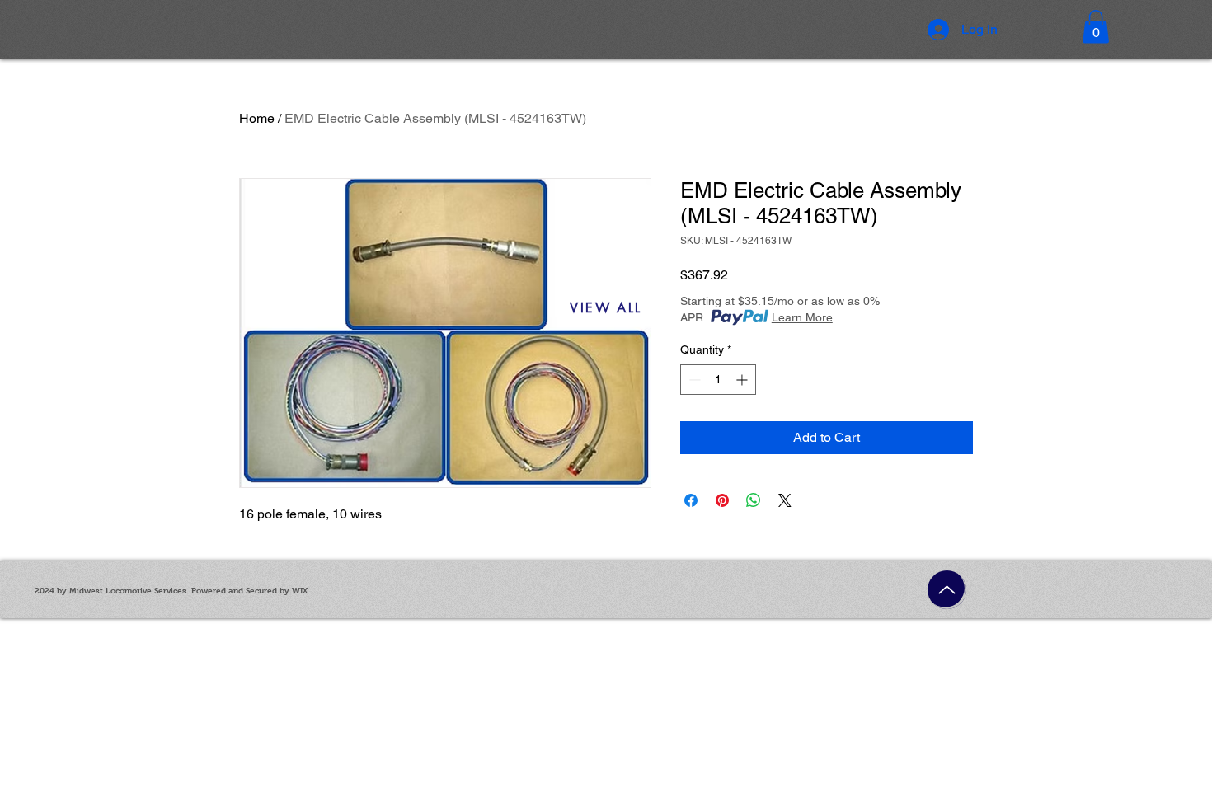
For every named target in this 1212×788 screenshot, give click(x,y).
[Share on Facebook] (691, 500)
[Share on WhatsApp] (753, 500)
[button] (1096, 27)
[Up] (947, 589)
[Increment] (743, 379)
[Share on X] (785, 500)
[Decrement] (693, 379)
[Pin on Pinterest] (722, 500)
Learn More (802, 317)
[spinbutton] (718, 379)
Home (257, 118)
